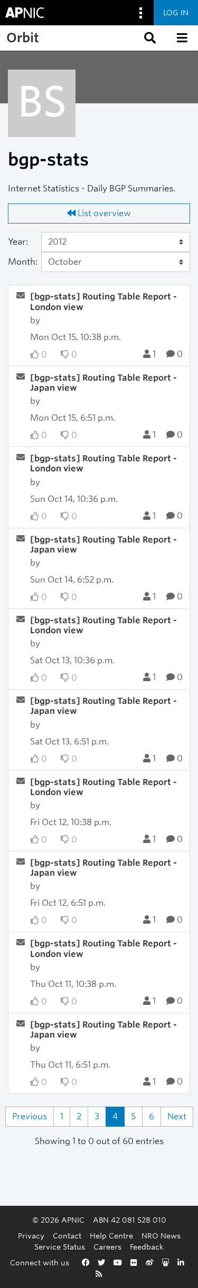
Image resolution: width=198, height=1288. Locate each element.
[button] (149, 38)
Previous (29, 1116)
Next (176, 1116)
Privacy (31, 1235)
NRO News (161, 1235)
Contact (67, 1235)
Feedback (147, 1246)
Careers (107, 1246)
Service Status (59, 1246)
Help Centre (111, 1235)
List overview (103, 213)
